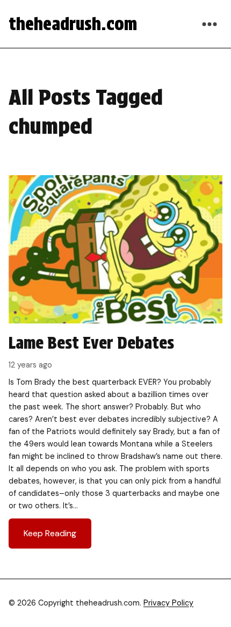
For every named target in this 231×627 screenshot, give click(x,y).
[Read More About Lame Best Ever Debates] (115, 366)
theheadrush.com (73, 23)
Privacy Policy (168, 603)
